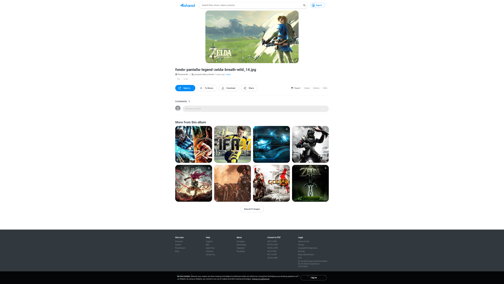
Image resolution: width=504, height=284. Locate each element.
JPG (178, 79)
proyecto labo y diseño (204, 74)
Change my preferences (260, 279)
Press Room (180, 248)
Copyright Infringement (307, 248)
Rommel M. (183, 74)
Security (301, 251)
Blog (177, 251)
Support (209, 241)
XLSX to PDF (272, 258)
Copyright (241, 248)
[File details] (193, 144)
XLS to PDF (271, 251)
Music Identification (306, 254)
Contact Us (210, 254)
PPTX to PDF (272, 245)
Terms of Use (303, 241)
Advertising (241, 245)
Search (178, 245)
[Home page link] (187, 5)
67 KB (186, 79)
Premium (179, 241)
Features (209, 251)
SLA (299, 258)
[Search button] (304, 5)
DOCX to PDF (272, 248)
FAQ (207, 245)
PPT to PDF (272, 254)
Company (241, 241)
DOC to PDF (272, 241)
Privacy (301, 245)
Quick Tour (210, 248)
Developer (241, 251)
